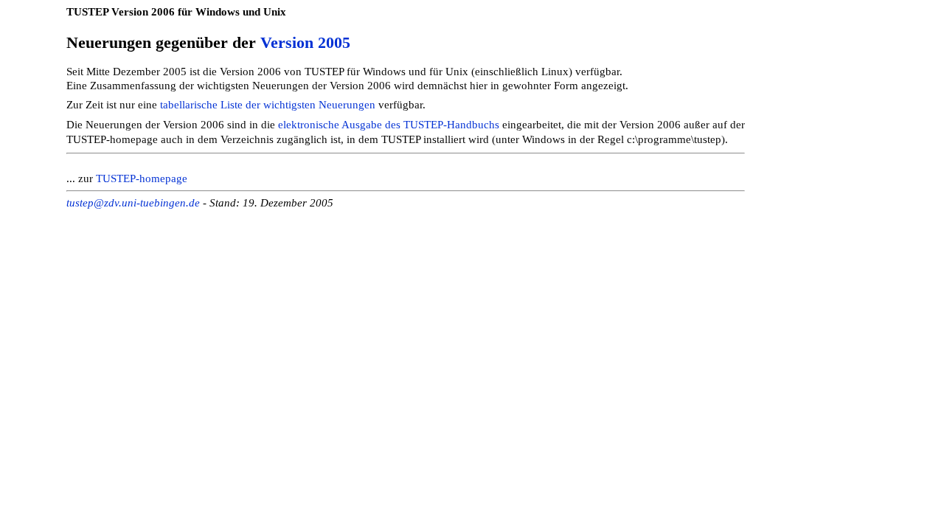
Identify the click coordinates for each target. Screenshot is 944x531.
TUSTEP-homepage (141, 178)
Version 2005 (305, 42)
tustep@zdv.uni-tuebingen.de (133, 203)
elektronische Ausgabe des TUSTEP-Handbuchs (388, 125)
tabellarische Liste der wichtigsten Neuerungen (267, 105)
